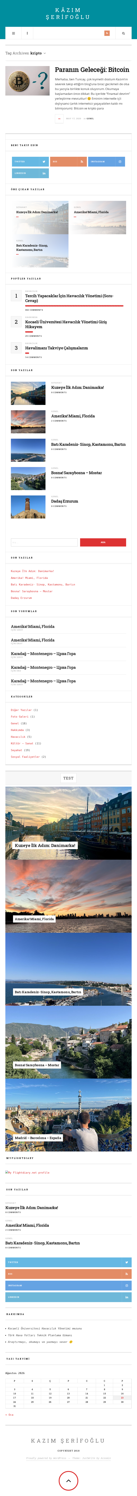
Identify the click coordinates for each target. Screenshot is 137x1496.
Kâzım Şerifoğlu (68, 13)
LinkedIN (20, 173)
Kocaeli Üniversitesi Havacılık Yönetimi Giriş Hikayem (66, 324)
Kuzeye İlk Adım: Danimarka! (37, 212)
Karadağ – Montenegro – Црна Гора (43, 653)
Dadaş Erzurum (64, 501)
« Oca (9, 1414)
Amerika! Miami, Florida (91, 212)
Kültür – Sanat (22, 743)
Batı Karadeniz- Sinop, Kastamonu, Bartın (32, 247)
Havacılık (31, 291)
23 (122, 1397)
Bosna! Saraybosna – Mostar (76, 472)
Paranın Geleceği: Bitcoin (92, 69)
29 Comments (33, 336)
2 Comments (59, 420)
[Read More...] (59, 118)
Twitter (20, 162)
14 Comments (33, 357)
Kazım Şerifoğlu (68, 1440)
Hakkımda (31, 317)
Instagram (98, 162)
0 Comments (59, 392)
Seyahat (21, 207)
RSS (55, 162)
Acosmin (106, 1458)
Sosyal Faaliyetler (25, 756)
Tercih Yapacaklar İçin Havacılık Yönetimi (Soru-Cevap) (69, 298)
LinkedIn (13, 1297)
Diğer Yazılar (21, 710)
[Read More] (18, 217)
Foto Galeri (20, 716)
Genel (90, 118)
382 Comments (34, 310)
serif (20, 629)
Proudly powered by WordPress (46, 1458)
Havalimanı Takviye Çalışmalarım (56, 348)
